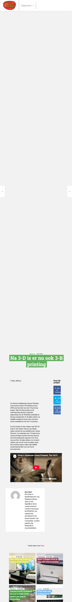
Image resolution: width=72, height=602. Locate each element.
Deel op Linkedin (58, 410)
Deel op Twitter (57, 400)
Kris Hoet (28, 492)
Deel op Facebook (58, 390)
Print (42, 546)
